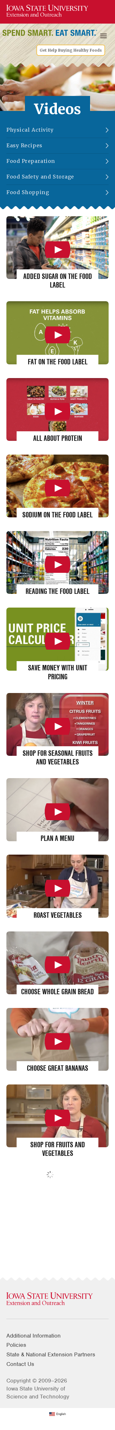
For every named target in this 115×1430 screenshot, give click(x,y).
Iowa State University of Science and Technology (37, 1392)
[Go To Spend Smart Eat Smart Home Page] (47, 11)
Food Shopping (27, 192)
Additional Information (33, 1335)
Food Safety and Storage (40, 176)
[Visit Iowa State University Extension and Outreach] (57, 1299)
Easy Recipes (24, 145)
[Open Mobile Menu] (103, 36)
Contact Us (20, 1364)
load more (62, 1179)
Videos (57, 109)
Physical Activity (30, 130)
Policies (16, 1344)
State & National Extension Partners (50, 1354)
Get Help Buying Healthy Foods (71, 50)
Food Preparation (30, 161)
